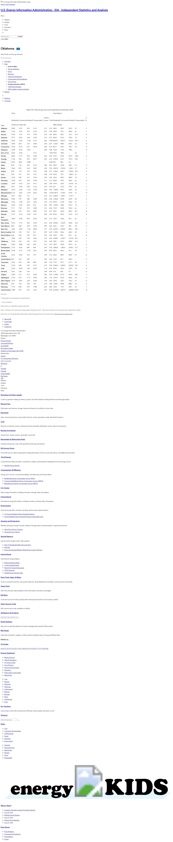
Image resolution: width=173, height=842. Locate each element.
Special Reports (7, 536)
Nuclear (6, 682)
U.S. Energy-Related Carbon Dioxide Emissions (19, 514)
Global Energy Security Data (13, 573)
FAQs (3, 724)
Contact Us (7, 327)
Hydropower (8, 689)
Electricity (4, 412)
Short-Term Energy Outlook (13, 529)
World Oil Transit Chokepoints (14, 568)
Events (6, 839)
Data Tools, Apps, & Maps (11, 577)
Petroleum (7, 670)
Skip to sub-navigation (8, 4)
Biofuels (6, 692)
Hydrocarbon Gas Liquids (12, 673)
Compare (7, 101)
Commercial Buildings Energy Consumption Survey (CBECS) (23, 481)
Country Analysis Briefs (11, 565)
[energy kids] (86, 802)
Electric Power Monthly (11, 820)
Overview (7, 61)
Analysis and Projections (10, 521)
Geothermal (8, 699)
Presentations (8, 837)
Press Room (5, 827)
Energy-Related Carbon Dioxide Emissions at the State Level (23, 516)
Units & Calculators (10, 660)
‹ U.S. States (4, 39)
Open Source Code (8, 604)
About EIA (7, 319)
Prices (10, 71)
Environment (12, 81)
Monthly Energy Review (12, 465)
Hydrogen (7, 687)
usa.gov (3, 356)
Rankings (7, 98)
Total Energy (6, 457)
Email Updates (5, 373)
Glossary (4, 715)
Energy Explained (8, 653)
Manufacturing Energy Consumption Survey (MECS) (21, 483)
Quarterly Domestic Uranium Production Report (19, 810)
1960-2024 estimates (14, 87)
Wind (6, 697)
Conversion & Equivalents (12, 731)
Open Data (8, 321)
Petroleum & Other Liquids (11, 395)
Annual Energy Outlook (12, 532)
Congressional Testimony (12, 834)
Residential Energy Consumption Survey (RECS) (19, 478)
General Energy (9, 748)
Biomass (7, 694)
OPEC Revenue (9, 570)
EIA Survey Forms (7, 448)
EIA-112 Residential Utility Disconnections (17, 545)
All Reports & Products (10, 613)
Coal (2, 421)
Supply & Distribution (15, 76)
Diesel (6, 736)
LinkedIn (3, 371)
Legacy (6, 324)
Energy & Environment (11, 667)
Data (5, 64)
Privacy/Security (6, 341)
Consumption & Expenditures (17, 79)
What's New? (6, 805)
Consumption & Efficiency (11, 470)
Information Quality (7, 348)
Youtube (3, 368)
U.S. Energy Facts (9, 662)
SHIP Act (7, 547)
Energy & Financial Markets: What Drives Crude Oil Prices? (23, 550)
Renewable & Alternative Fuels (13, 439)
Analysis (6, 92)
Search (20, 36)
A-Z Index (4, 644)
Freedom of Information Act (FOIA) (12, 351)
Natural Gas (5, 403)
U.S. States (5, 488)
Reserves (11, 74)
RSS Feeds (4, 376)
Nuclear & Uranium (8, 430)
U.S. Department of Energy (9, 358)
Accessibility (5, 346)
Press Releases (9, 831)
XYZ (47, 648)
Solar (6, 702)
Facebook (4, 363)
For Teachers (6, 706)
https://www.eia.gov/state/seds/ (63, 314)
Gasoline (7, 745)
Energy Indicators (13, 69)
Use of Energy (9, 665)
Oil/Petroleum (9, 733)
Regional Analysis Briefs (11, 563)
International (6, 496)
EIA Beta (4, 595)
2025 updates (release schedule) (18, 89)
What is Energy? (9, 657)
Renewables (8, 758)
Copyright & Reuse (7, 343)
